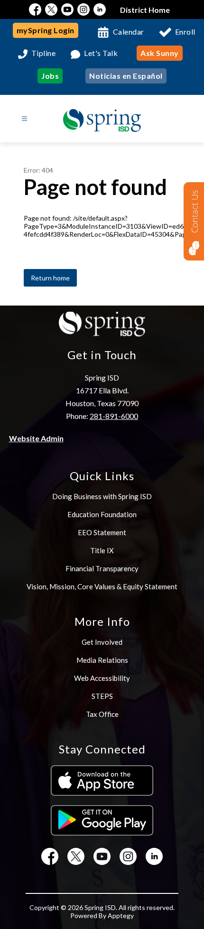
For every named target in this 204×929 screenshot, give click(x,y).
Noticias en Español (126, 75)
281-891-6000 (114, 415)
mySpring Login (45, 30)
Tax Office (102, 714)
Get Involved (102, 642)
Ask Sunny (159, 52)
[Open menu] (24, 118)
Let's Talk (101, 53)
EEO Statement (102, 532)
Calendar (128, 31)
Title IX (102, 550)
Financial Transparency (102, 568)
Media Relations (102, 660)
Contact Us (194, 211)
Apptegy (121, 915)
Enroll (185, 31)
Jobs (50, 75)
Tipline (43, 53)
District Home (145, 9)
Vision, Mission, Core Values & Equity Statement (102, 586)
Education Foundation (102, 514)
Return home (50, 278)
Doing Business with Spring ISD (102, 496)
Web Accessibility (102, 678)
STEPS (102, 696)
